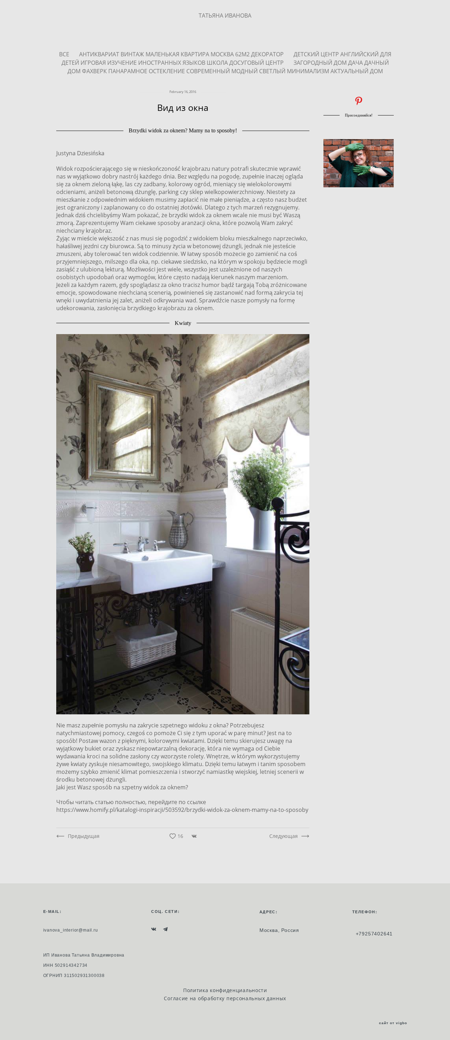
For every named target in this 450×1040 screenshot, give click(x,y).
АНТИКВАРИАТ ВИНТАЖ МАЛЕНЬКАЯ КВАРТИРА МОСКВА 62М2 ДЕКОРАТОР (182, 54)
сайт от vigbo (393, 1023)
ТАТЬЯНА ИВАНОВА (225, 15)
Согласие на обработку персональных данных (225, 998)
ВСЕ (65, 54)
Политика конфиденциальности (225, 990)
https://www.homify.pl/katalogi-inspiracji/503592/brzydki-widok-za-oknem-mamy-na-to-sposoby (182, 810)
